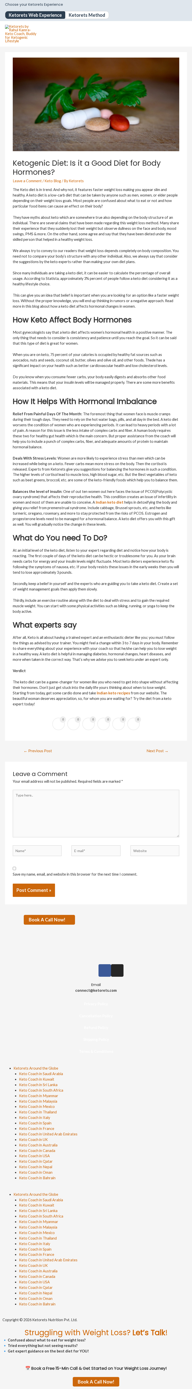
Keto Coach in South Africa (41, 1090)
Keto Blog (52, 181)
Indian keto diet (110, 502)
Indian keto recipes (113, 693)
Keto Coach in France (36, 1128)
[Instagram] (117, 970)
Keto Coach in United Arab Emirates (48, 1134)
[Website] (154, 852)
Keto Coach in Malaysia (38, 1101)
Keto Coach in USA (34, 1156)
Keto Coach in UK (33, 1139)
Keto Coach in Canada (37, 1150)
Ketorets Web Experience (35, 15)
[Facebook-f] (104, 970)
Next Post (157, 750)
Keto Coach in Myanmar (38, 1096)
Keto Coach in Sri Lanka (38, 1085)
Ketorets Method (87, 15)
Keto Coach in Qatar (36, 1161)
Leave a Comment (27, 181)
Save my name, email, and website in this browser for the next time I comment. (75, 874)
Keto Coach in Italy (34, 1117)
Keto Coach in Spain (35, 1123)
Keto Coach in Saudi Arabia (41, 1074)
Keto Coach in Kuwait (36, 1079)
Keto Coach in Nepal (35, 1167)
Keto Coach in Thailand (38, 1112)
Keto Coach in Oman (35, 1172)
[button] (96, 1189)
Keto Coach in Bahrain (37, 1178)
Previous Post (38, 750)
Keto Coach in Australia (38, 1145)
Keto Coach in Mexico (37, 1106)
